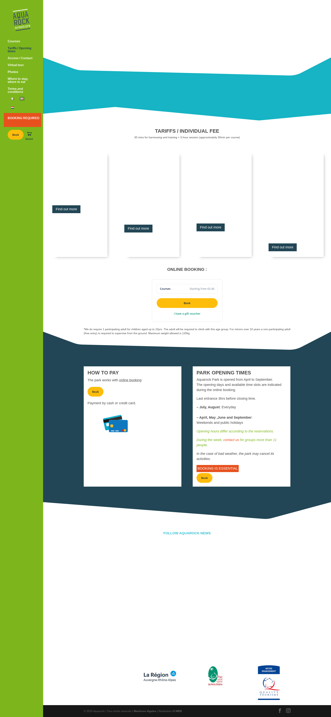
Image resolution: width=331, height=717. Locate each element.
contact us (231, 440)
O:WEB (177, 711)
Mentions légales (145, 711)
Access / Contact (20, 58)
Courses (14, 41)
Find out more (66, 209)
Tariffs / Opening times (19, 50)
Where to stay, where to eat (18, 80)
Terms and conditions (15, 90)
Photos (13, 72)
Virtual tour (16, 65)
